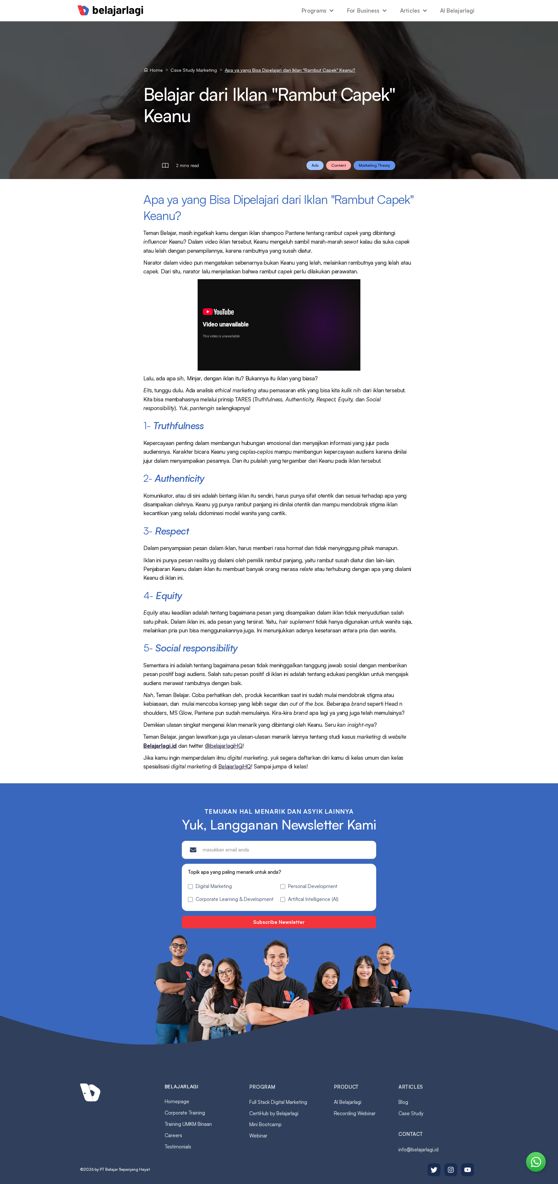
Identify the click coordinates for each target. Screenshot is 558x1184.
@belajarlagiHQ (224, 745)
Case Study (410, 1113)
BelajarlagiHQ (234, 766)
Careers (173, 1135)
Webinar (258, 1136)
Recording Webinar (355, 1113)
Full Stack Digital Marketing (278, 1102)
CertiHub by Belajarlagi (273, 1113)
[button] (318, 10)
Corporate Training (185, 1113)
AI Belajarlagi (457, 10)
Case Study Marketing (193, 70)
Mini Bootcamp (265, 1124)
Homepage (177, 1101)
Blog (403, 1102)
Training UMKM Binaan (188, 1124)
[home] (110, 10)
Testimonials (178, 1147)
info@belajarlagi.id (418, 1150)
